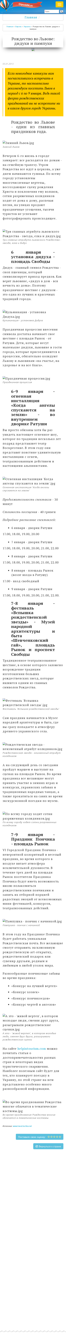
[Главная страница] (22, 5)
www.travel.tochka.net (22, 1126)
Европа (18, 26)
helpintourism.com (31, 1049)
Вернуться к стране (49, 1146)
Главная (31, 17)
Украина (27, 26)
